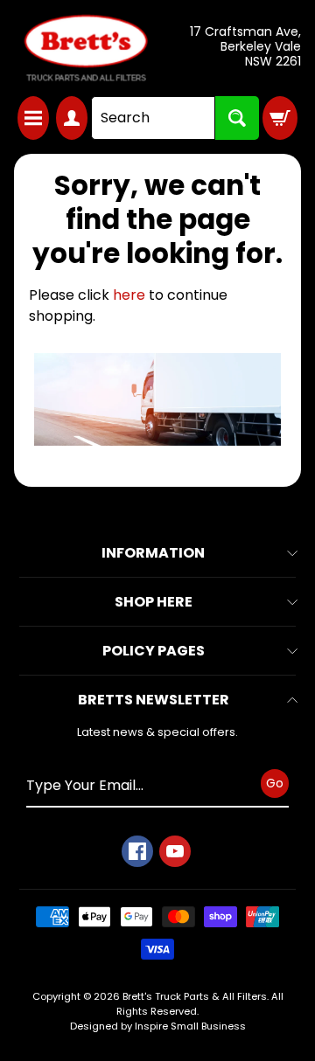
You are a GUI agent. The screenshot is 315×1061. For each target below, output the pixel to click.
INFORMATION (153, 553)
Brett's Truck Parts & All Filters (194, 996)
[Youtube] (175, 851)
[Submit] (237, 118)
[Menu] (33, 118)
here (129, 295)
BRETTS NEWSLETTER (153, 700)
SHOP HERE (153, 602)
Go (275, 783)
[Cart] (280, 118)
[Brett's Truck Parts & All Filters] (86, 48)
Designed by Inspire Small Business (158, 1026)
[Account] (72, 118)
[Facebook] (137, 851)
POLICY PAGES (153, 651)
